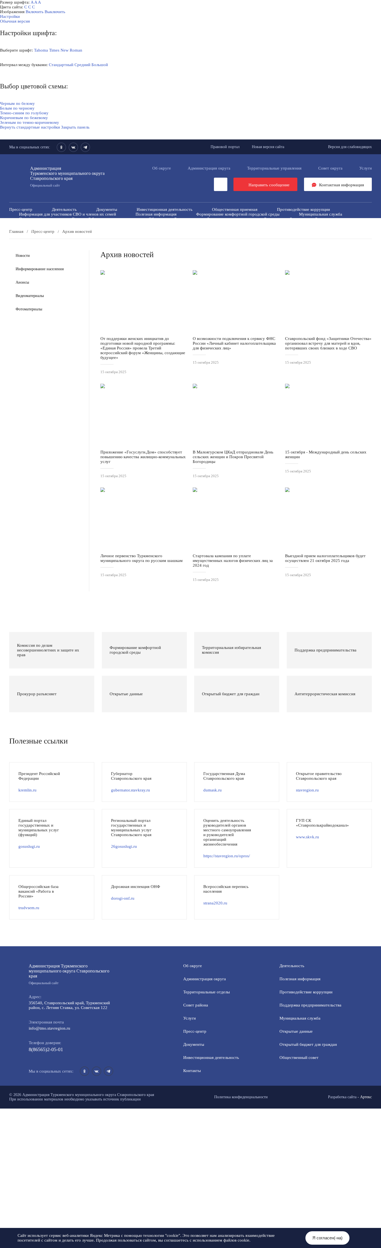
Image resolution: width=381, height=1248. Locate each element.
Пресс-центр (20, 209)
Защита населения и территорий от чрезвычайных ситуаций (262, 219)
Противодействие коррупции (303, 209)
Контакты (192, 1070)
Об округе (161, 168)
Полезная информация (156, 214)
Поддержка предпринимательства (310, 1005)
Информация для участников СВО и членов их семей (67, 214)
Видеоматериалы (30, 296)
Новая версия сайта (268, 147)
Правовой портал (225, 147)
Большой (99, 64)
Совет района (195, 1005)
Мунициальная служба (299, 1018)
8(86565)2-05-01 (46, 1049)
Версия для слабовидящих (350, 147)
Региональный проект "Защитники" (310, 228)
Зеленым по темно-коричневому (29, 122)
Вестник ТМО (214, 223)
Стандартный (61, 64)
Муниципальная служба (320, 214)
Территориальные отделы (206, 992)
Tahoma (41, 50)
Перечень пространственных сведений (162, 228)
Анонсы (22, 282)
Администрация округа (209, 168)
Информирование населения (40, 269)
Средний (82, 64)
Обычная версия (15, 21)
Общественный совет (168, 219)
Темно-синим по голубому (24, 113)
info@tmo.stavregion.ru (49, 1028)
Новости (23, 256)
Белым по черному (17, 108)
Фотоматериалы (29, 309)
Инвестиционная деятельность (164, 209)
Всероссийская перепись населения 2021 (284, 223)
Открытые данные (35, 219)
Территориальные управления (274, 168)
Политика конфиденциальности (241, 1097)
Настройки (10, 16)
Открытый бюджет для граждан (100, 219)
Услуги (365, 168)
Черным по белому (17, 103)
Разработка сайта (342, 1097)
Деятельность (64, 209)
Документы (106, 209)
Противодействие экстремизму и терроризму (140, 223)
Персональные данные (237, 228)
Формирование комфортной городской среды (237, 214)
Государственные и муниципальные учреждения (63, 228)
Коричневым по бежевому (24, 117)
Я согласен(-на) (327, 1237)
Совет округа (330, 168)
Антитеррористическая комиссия (49, 223)
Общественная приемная (234, 209)
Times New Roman (65, 50)
